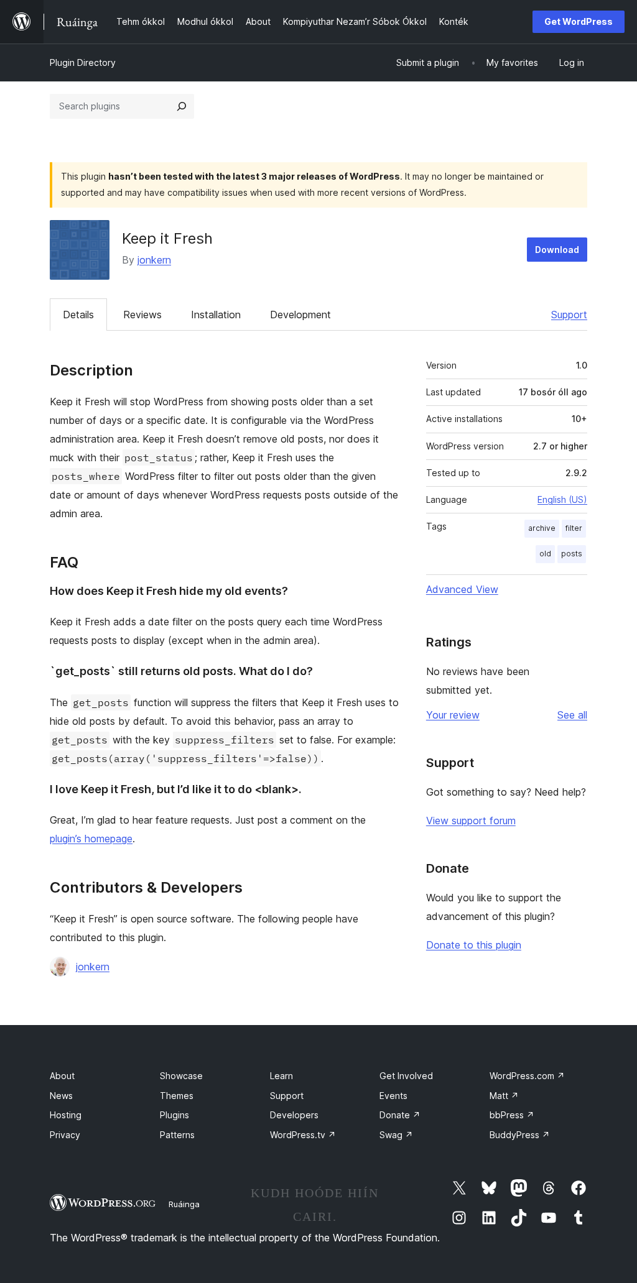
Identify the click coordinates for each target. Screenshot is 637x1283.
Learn (281, 1075)
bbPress (512, 1115)
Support (569, 314)
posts (571, 553)
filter (573, 528)
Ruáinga (184, 1204)
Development (300, 314)
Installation (216, 314)
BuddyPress (520, 1134)
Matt (504, 1095)
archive (542, 528)
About (62, 1075)
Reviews (142, 314)
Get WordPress (578, 21)
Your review (453, 715)
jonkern (154, 260)
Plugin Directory (83, 62)
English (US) (562, 499)
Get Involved (406, 1075)
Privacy (65, 1134)
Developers (294, 1115)
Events (393, 1095)
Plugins (174, 1115)
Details (78, 314)
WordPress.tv (303, 1134)
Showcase (181, 1075)
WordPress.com (527, 1075)
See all (572, 715)
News (61, 1095)
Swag (396, 1134)
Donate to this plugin (473, 945)
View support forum (471, 820)
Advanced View (462, 589)
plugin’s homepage (91, 838)
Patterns (177, 1134)
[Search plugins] (181, 106)
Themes (176, 1095)
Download (557, 249)
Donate (400, 1115)
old (545, 553)
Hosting (65, 1115)
